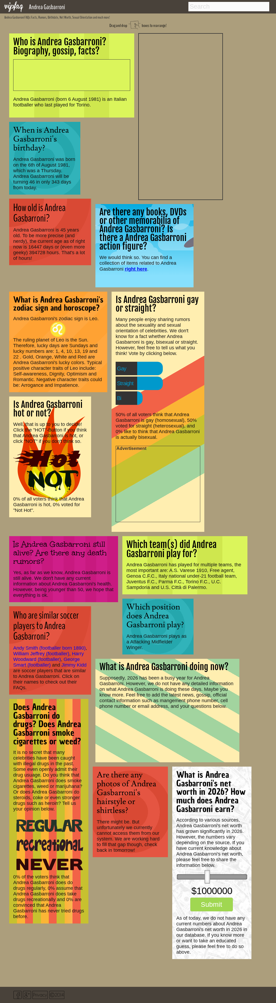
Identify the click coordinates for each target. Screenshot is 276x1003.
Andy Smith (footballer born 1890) (49, 648)
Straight (125, 383)
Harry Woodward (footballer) (48, 656)
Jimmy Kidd (74, 665)
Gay (121, 368)
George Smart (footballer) (46, 662)
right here (136, 269)
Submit (211, 904)
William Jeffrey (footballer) (41, 653)
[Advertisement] (180, 116)
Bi (119, 398)
